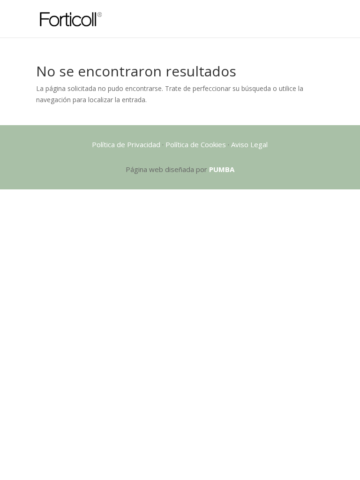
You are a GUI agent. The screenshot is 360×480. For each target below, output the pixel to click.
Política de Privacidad (126, 144)
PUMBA (221, 169)
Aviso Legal (249, 144)
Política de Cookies (195, 144)
